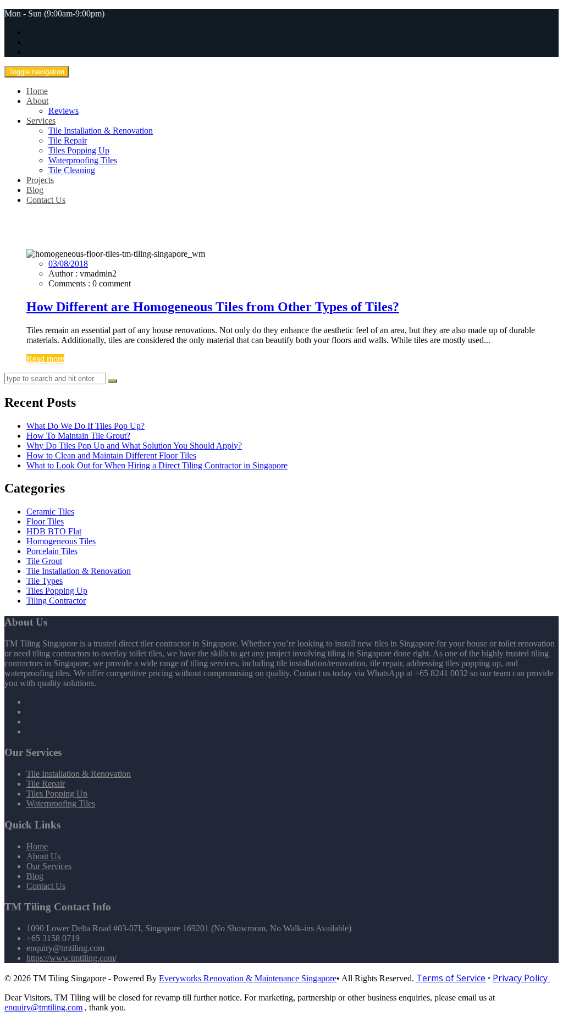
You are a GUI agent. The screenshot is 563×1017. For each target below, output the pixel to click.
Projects (40, 180)
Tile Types (44, 580)
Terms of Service (450, 978)
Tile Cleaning (71, 170)
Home (37, 91)
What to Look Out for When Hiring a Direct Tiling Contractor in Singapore (157, 465)
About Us (43, 856)
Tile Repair (67, 140)
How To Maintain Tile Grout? (78, 435)
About (37, 101)
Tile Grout (44, 561)
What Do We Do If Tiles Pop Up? (85, 425)
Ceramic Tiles (50, 511)
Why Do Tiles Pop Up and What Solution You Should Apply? (134, 445)
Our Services (48, 866)
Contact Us (45, 199)
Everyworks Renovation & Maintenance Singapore (247, 978)
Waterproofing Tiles (82, 160)
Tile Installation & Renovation (100, 130)
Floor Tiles (45, 521)
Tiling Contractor (56, 600)
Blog (34, 190)
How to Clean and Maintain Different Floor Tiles (111, 455)
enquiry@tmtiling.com (43, 1007)
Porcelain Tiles (52, 551)
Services (41, 120)
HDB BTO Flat (53, 531)
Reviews (63, 110)
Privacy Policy (521, 978)
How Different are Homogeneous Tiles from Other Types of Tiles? (212, 307)
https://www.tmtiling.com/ (71, 958)
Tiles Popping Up (78, 150)
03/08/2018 (68, 263)
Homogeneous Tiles (61, 541)
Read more (45, 358)
